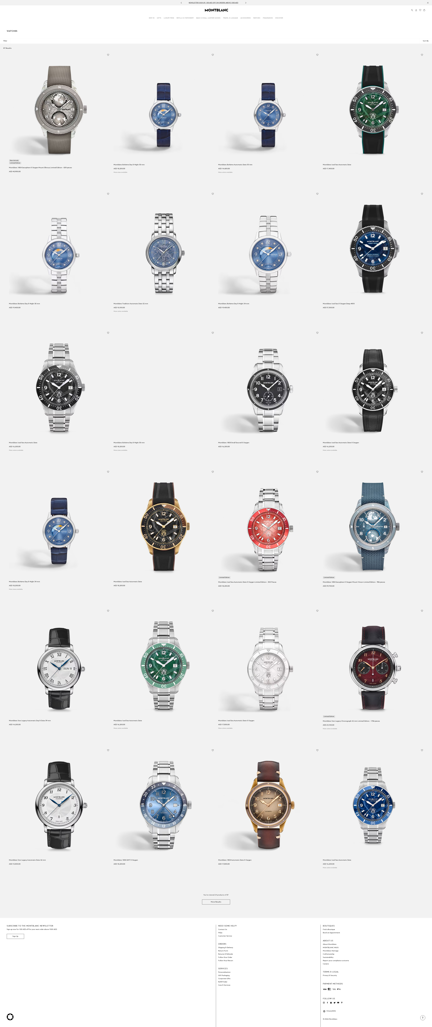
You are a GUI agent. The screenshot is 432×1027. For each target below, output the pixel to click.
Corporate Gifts (224, 978)
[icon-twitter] (334, 1003)
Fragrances (268, 18)
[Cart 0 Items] (424, 10)
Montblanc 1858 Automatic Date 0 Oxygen (234, 860)
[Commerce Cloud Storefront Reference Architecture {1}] (216, 10)
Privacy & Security (330, 975)
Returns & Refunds (225, 954)
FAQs (220, 933)
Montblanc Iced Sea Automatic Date (337, 165)
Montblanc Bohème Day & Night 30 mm (129, 165)
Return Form (223, 951)
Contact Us (222, 929)
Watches (256, 18)
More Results (216, 902)
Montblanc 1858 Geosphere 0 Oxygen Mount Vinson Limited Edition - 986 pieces (354, 582)
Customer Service (225, 936)
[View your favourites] (420, 10)
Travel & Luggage (230, 18)
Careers (326, 964)
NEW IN (151, 18)
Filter (5, 41)
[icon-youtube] (338, 1003)
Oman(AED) (331, 1011)
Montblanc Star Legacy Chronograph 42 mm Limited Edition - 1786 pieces (351, 721)
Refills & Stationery (185, 18)
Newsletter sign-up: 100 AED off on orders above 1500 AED (213, 2)
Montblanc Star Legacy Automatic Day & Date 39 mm (30, 720)
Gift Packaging (224, 975)
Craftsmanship (328, 954)
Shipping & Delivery (225, 947)
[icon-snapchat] (331, 1003)
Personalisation (224, 972)
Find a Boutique (329, 929)
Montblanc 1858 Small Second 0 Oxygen (233, 443)
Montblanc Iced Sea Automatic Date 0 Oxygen (341, 443)
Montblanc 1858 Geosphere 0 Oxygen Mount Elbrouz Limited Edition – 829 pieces (40, 167)
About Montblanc (330, 944)
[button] (416, 10)
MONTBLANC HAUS (331, 947)
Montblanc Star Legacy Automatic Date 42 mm (27, 860)
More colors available (225, 172)
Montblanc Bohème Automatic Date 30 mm (235, 165)
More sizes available (120, 172)
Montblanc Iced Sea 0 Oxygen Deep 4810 (339, 304)
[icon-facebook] (327, 1003)
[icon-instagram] (324, 1003)
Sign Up (15, 936)
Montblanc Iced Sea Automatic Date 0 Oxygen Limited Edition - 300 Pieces (247, 582)
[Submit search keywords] (412, 10)
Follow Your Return (225, 960)
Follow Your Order (225, 957)
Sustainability (328, 957)
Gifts (159, 18)
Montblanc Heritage (330, 951)
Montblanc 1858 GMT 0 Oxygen (126, 860)
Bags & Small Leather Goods (208, 18)
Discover (279, 18)
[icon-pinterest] (342, 1003)
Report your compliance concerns (336, 960)
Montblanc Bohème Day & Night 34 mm (233, 304)
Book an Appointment (331, 933)
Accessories (246, 18)
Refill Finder (222, 982)
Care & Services (224, 985)
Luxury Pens (169, 18)
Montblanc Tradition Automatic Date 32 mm (131, 304)
